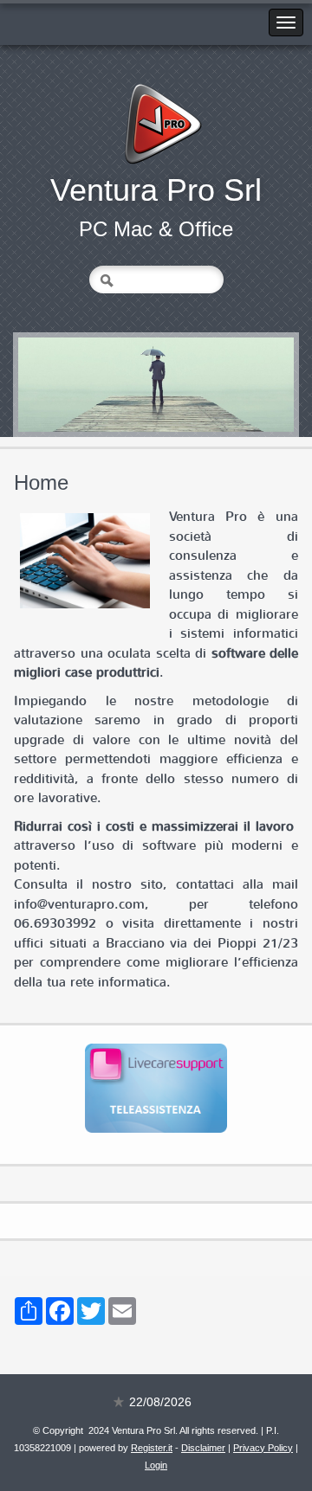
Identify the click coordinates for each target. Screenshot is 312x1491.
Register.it (151, 1448)
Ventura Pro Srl (156, 190)
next (245, 385)
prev (67, 385)
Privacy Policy (263, 1448)
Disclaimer (203, 1448)
